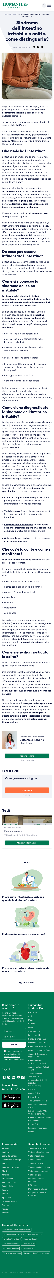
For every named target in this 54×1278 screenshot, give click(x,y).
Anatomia (6, 1152)
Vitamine (5, 1213)
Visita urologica (34, 1175)
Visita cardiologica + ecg (38, 1152)
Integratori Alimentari (11, 1167)
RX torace (32, 1185)
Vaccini (5, 1209)
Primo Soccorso (8, 1182)
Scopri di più (27, 795)
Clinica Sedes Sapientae (12, 1253)
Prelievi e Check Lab (37, 1039)
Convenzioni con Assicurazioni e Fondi (37, 1061)
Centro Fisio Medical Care (39, 1046)
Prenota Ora (27, 790)
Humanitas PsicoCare (37, 1042)
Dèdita (31, 1132)
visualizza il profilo (27, 760)
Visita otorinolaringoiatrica (39, 1167)
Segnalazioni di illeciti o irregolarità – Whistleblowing (38, 1083)
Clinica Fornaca (27, 1248)
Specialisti (6, 1197)
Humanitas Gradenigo (11, 1248)
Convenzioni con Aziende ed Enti (39, 1068)
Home (6, 14)
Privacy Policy (34, 1097)
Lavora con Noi (34, 1035)
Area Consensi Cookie (37, 1101)
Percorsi (31, 1024)
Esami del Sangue (9, 1156)
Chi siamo (32, 1012)
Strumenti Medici (9, 1201)
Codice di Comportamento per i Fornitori (39, 1118)
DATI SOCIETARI (33, 1272)
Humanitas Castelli (30, 1239)
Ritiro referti (33, 1124)
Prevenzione (7, 1178)
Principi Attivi (7, 1186)
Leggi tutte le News (26, 982)
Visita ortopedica (35, 1163)
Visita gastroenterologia (38, 1171)
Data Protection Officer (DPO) (38, 1105)
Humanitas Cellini (28, 1244)
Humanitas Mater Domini (12, 1239)
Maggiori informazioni (27, 843)
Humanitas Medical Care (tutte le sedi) (17, 1230)
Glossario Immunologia (11, 1160)
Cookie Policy (34, 1093)
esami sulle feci (10, 690)
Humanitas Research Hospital (13, 1234)
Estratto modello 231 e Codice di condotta (37, 1112)
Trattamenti (7, 1205)
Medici (31, 1020)
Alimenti (5, 1148)
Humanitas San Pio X (34, 1234)
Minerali (5, 1175)
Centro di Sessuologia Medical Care (37, 1055)
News (12, 14)
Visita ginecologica (36, 1156)
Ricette (5, 1190)
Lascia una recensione (37, 1128)
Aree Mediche (34, 1031)
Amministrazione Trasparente (35, 1074)
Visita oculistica (34, 1160)
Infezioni (5, 1163)
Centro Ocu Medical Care (39, 1050)
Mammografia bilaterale (38, 1189)
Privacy (31, 1089)
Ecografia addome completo (18, 524)
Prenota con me (27, 756)
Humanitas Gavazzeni (11, 1244)
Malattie (5, 1171)
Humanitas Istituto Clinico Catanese (36, 1253)
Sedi (30, 1016)
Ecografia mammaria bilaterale (37, 1194)
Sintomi (5, 1194)
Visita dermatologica (37, 1148)
